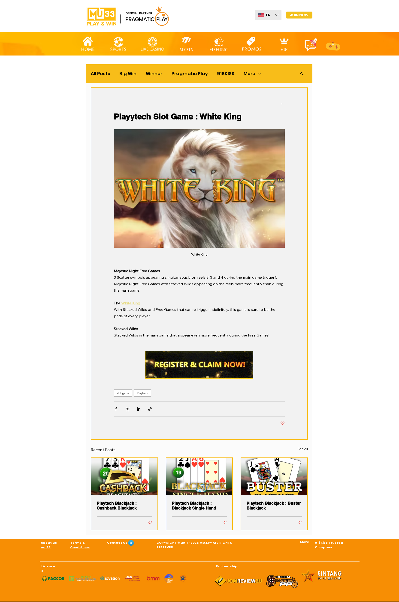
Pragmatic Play (190, 74)
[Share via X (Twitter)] (127, 409)
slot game (123, 393)
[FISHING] (219, 44)
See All (303, 449)
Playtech (142, 393)
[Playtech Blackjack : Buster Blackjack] (274, 476)
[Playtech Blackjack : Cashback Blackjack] (124, 476)
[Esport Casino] (333, 43)
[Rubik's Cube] (284, 44)
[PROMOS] (252, 43)
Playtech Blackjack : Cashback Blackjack (117, 505)
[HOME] (88, 44)
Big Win (127, 74)
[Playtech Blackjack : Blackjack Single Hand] (199, 476)
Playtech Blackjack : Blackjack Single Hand (194, 505)
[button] (302, 73)
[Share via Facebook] (116, 409)
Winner (154, 74)
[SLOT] (186, 43)
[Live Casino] (152, 44)
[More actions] (282, 104)
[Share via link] (150, 409)
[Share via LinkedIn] (138, 409)
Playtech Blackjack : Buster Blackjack (274, 505)
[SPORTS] (118, 44)
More (249, 74)
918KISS (225, 74)
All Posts (100, 74)
